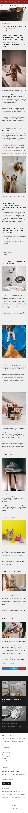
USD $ (13, 805)
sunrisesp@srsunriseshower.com (9, 796)
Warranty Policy (5, 765)
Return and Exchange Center (7, 760)
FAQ (2, 754)
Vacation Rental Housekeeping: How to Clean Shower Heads (12, 725)
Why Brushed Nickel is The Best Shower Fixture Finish (13, 700)
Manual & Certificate (6, 756)
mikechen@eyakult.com (6, 797)
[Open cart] (26, 5)
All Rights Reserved (14, 810)
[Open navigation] (1, 5)
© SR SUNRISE (14, 808)
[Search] (24, 5)
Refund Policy (4, 763)
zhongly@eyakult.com (18, 797)
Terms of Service (5, 767)
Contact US (4, 758)
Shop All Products (5, 750)
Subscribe (6, 783)
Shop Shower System (6, 752)
